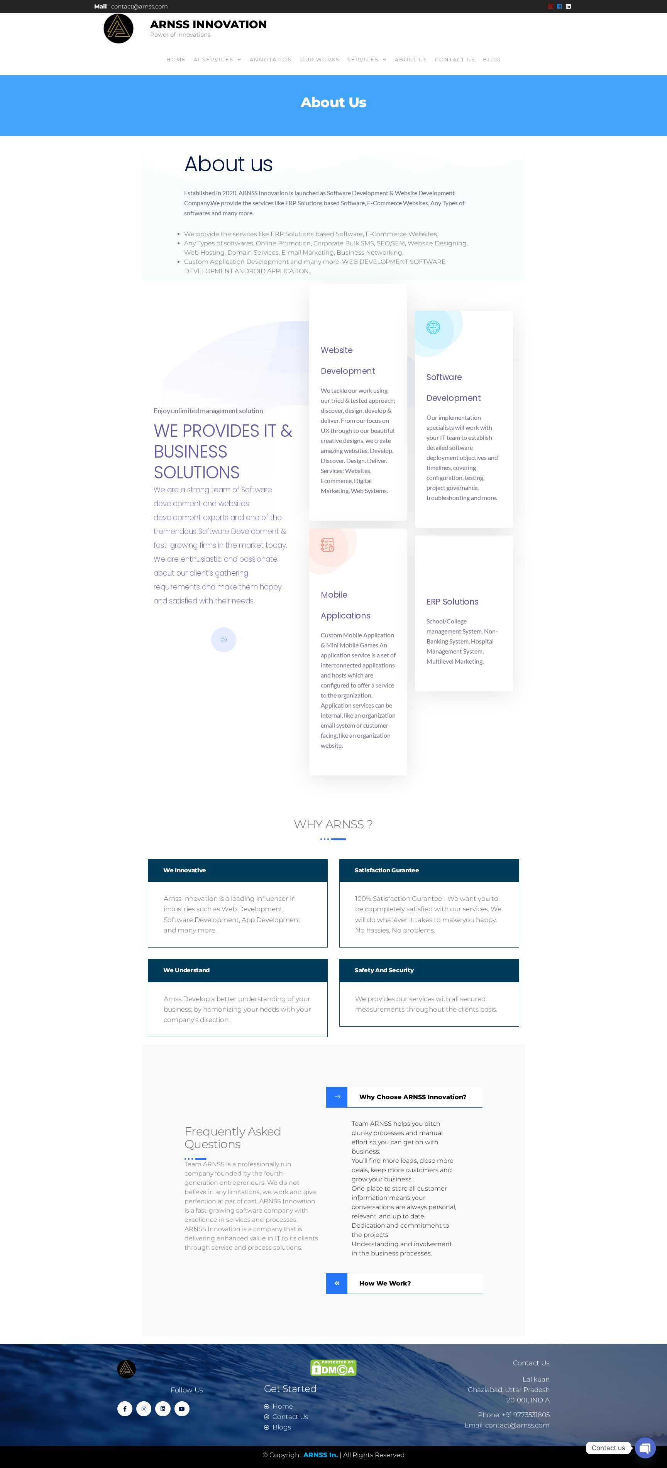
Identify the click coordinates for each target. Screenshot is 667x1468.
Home (176, 59)
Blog (492, 59)
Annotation (271, 59)
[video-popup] (223, 639)
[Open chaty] (645, 1442)
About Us (411, 59)
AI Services (214, 59)
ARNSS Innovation (208, 24)
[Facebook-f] (124, 1408)
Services (363, 59)
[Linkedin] (162, 1408)
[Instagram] (143, 1408)
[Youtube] (182, 1408)
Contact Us (455, 59)
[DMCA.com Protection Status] (333, 1367)
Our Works (320, 59)
